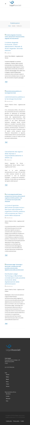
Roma (7, 381)
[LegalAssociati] (15, 3)
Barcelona (8, 393)
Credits (22, 421)
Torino (7, 384)
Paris (7, 401)
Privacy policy (16, 421)
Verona (7, 386)
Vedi (6, 82)
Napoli (7, 379)
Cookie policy (9, 421)
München (8, 398)
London (7, 396)
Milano (7, 376)
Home (9, 25)
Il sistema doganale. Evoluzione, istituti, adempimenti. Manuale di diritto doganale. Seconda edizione (14, 46)
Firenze (7, 374)
